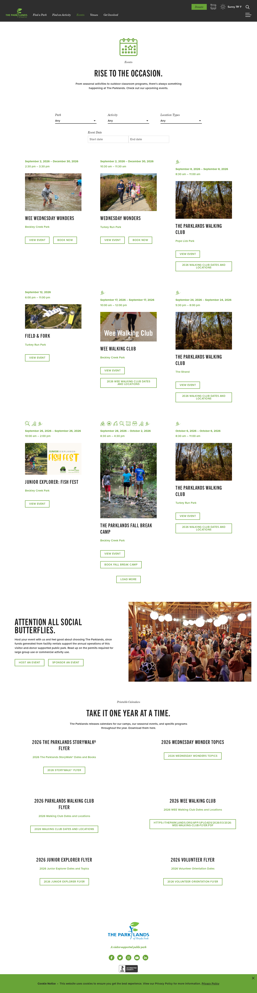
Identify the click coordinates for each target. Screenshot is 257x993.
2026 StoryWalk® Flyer (64, 770)
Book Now (65, 240)
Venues (94, 15)
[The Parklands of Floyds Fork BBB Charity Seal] (128, 973)
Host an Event (29, 662)
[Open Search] (247, 6)
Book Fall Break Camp (121, 564)
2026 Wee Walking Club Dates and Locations (128, 383)
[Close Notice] (253, 978)
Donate (199, 7)
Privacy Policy (210, 983)
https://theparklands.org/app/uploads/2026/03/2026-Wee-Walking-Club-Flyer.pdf (193, 824)
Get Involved (111, 15)
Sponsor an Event (65, 662)
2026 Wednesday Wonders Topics (192, 756)
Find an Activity (61, 15)
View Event (37, 240)
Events (80, 15)
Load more (128, 579)
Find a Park (40, 15)
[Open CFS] (213, 7)
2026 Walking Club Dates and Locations (204, 266)
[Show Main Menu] (248, 15)
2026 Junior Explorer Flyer (64, 881)
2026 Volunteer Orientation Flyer (192, 881)
